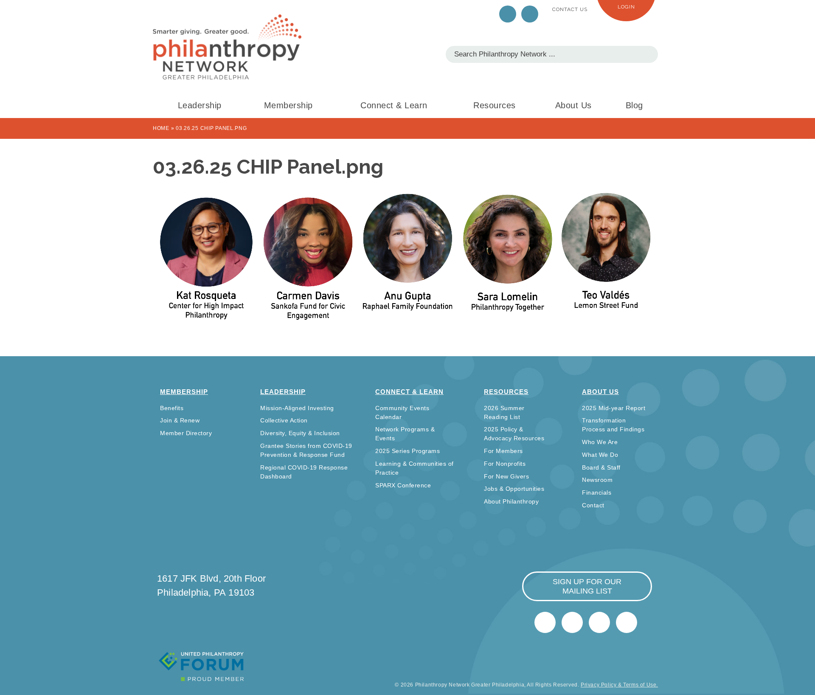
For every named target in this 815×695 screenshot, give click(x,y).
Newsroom (597, 479)
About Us (573, 105)
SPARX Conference (403, 485)
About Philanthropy (511, 501)
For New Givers (506, 476)
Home (161, 128)
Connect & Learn (393, 105)
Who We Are (600, 442)
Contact (593, 505)
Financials (596, 492)
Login (626, 7)
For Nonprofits (505, 463)
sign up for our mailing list (587, 586)
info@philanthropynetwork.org (599, 622)
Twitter (507, 14)
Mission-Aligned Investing (297, 408)
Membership (288, 105)
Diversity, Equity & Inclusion (300, 433)
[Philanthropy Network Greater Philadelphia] (227, 46)
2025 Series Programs (407, 450)
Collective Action (284, 420)
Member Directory (186, 433)
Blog (634, 105)
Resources (494, 105)
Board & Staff (601, 467)
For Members (503, 450)
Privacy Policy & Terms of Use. (619, 685)
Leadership (200, 105)
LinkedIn (529, 14)
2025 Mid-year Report (613, 408)
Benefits (171, 408)
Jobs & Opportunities (514, 488)
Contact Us (569, 9)
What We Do (600, 454)
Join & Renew (180, 420)
